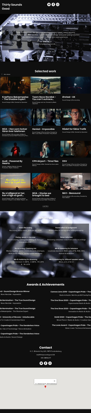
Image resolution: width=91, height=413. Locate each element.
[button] (6, 74)
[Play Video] (15, 85)
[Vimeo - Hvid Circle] (49, 4)
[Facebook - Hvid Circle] (53, 4)
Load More (45, 206)
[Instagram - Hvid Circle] (57, 4)
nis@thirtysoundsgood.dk (45, 44)
